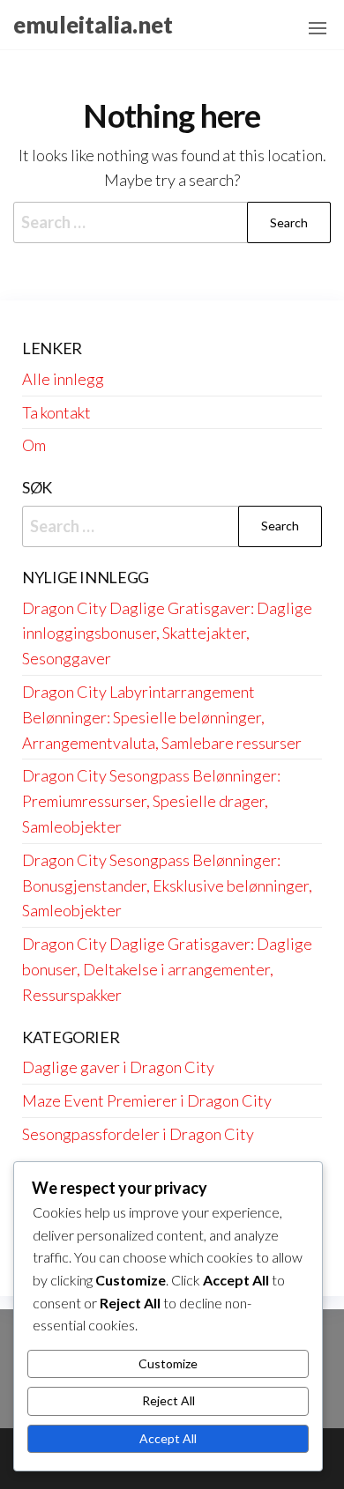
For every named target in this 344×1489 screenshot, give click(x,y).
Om (34, 445)
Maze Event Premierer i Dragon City (147, 1100)
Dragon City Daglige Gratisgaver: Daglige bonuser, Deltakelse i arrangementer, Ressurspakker (167, 969)
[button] (317, 28)
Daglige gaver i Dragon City (118, 1067)
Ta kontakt (56, 412)
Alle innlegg (63, 379)
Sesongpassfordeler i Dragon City (138, 1134)
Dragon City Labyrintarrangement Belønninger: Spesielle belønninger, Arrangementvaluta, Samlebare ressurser (162, 717)
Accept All (168, 1438)
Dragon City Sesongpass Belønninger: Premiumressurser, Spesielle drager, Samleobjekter (151, 801)
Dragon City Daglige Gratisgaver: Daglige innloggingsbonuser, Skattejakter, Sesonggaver (167, 633)
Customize (168, 1363)
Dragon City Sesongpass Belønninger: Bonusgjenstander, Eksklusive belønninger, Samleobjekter (167, 885)
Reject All (168, 1400)
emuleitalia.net (93, 25)
